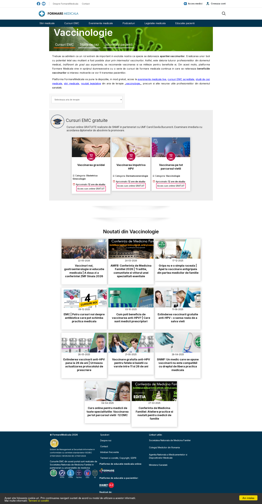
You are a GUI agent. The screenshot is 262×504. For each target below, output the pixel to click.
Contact (86, 3)
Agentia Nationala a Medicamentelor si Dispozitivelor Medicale (168, 456)
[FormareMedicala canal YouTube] (43, 3)
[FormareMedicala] (59, 13)
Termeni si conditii (38, 500)
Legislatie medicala (155, 23)
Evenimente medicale (101, 23)
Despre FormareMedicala (65, 3)
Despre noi (105, 440)
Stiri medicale (47, 23)
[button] (192, 4)
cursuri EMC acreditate (181, 79)
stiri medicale (71, 83)
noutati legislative (91, 83)
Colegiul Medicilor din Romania (164, 447)
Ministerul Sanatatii (158, 465)
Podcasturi (129, 23)
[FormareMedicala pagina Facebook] (38, 4)
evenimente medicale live (152, 79)
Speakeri (104, 434)
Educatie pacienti (185, 23)
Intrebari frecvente (109, 452)
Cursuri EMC (71, 23)
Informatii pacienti (119, 44)
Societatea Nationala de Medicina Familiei (70, 464)
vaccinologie (133, 83)
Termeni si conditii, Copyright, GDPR (118, 458)
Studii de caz (89, 44)
